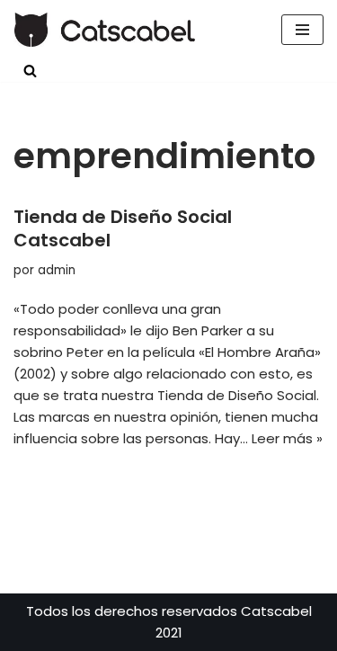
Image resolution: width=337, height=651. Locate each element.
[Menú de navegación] (302, 29)
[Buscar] (30, 70)
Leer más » (287, 438)
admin (56, 270)
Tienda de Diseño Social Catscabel (122, 228)
